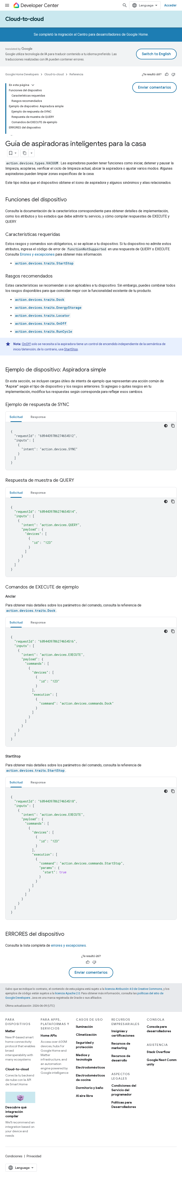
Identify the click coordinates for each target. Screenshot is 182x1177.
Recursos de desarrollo (120, 1058)
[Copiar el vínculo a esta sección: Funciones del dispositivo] (71, 200)
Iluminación (84, 1027)
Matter (10, 1031)
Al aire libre (84, 1096)
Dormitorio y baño (89, 1088)
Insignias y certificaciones (123, 1033)
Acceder (170, 5)
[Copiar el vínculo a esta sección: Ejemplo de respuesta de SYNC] (73, 405)
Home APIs (49, 1035)
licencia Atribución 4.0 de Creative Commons (133, 989)
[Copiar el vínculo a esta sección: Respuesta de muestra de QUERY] (78, 480)
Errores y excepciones (37, 254)
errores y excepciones (68, 945)
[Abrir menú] (7, 5)
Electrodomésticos (90, 1067)
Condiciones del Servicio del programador (123, 1090)
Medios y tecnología (84, 1057)
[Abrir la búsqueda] (124, 5)
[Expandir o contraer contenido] (33, 85)
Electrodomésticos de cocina (90, 1077)
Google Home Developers (22, 74)
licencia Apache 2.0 (67, 993)
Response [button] (38, 417)
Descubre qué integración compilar (16, 1111)
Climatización (86, 1035)
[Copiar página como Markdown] (25, 153)
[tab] (16, 417)
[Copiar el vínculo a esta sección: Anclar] (21, 596)
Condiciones (13, 1156)
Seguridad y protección (85, 1045)
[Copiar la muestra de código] (172, 425)
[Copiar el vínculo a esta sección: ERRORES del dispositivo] (68, 934)
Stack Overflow (158, 1052)
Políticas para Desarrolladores (123, 1104)
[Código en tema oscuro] (165, 425)
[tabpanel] (91, 446)
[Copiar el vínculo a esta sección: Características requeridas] (64, 234)
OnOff (26, 344)
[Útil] (166, 74)
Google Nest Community (161, 1062)
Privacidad (34, 1156)
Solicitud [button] (16, 417)
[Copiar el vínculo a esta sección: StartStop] (26, 756)
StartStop (71, 349)
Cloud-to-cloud (24, 19)
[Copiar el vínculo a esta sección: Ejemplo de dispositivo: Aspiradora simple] (110, 370)
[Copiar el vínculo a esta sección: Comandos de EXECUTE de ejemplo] (83, 587)
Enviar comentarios (154, 87)
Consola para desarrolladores (159, 1029)
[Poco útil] (173, 74)
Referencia (76, 74)
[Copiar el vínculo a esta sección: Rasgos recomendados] (57, 276)
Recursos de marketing (120, 1045)
